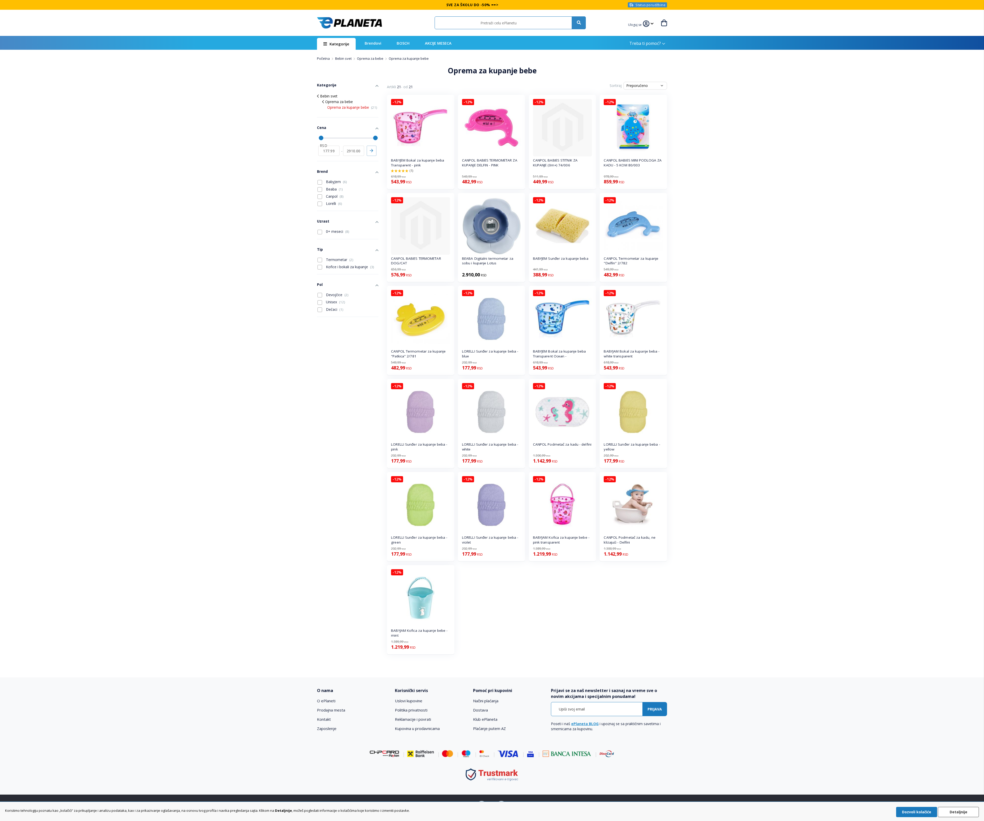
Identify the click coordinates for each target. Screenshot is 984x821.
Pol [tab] (320, 284)
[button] (635, 24)
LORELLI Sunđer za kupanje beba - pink (419, 447)
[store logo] (349, 22)
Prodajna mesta (331, 710)
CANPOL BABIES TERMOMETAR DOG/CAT (416, 261)
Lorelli (333, 203)
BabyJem (336, 181)
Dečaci (334, 309)
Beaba (334, 189)
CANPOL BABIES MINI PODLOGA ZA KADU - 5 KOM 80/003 (633, 162)
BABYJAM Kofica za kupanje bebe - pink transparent (561, 540)
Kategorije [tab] (326, 85)
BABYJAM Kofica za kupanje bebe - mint (419, 633)
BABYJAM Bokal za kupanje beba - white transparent (631, 353)
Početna (324, 58)
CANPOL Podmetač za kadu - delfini (562, 444)
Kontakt (324, 719)
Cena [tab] (321, 127)
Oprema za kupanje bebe (352, 107)
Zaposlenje (326, 728)
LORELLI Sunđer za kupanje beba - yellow (632, 447)
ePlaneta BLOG (585, 723)
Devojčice (336, 294)
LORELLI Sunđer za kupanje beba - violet (490, 540)
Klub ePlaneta (485, 719)
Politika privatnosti (411, 710)
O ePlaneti (326, 700)
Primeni (371, 151)
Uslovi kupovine (408, 700)
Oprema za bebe (370, 58)
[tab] (352, 691)
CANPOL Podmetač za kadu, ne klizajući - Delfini (629, 540)
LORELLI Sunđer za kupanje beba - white (490, 447)
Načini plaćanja (485, 700)
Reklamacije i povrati (413, 719)
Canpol (334, 196)
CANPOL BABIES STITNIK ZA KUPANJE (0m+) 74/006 (555, 162)
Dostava (480, 710)
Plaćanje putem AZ (489, 728)
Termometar (339, 259)
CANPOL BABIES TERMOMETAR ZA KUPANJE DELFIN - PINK (489, 162)
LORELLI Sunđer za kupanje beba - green (419, 540)
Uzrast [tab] (323, 221)
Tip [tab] (320, 249)
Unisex (335, 301)
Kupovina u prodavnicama (417, 728)
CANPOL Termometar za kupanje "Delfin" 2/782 (631, 261)
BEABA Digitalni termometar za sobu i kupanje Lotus (487, 261)
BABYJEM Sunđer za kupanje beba (560, 258)
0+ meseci (337, 231)
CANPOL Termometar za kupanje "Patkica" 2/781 (418, 353)
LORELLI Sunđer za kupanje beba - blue (490, 353)
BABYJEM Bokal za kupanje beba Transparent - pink (417, 162)
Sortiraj (616, 85)
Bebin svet (343, 58)
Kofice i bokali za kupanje (349, 266)
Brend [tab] (322, 171)
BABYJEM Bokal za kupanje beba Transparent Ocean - (559, 353)
